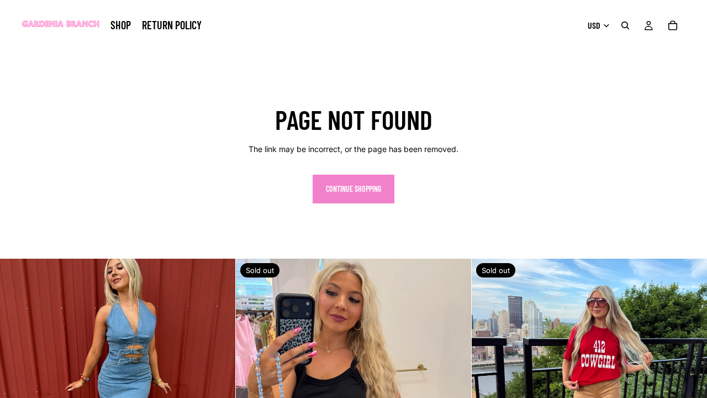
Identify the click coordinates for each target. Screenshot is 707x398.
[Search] (625, 25)
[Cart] (673, 25)
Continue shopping (353, 188)
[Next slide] (218, 376)
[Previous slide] (16, 376)
